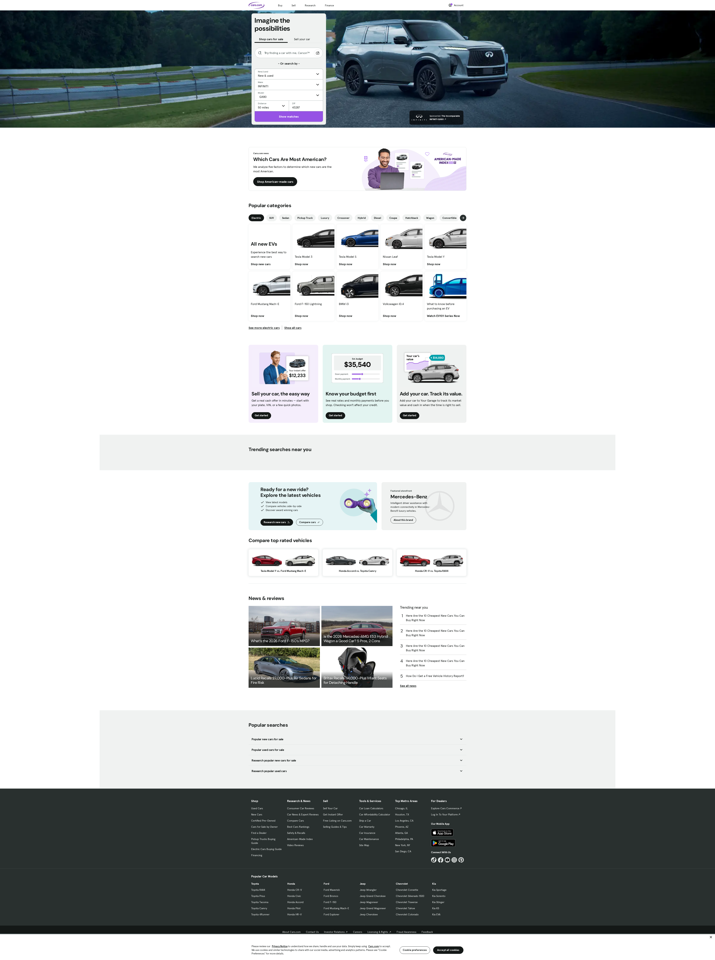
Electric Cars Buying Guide (266, 849)
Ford (326, 883)
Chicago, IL (401, 808)
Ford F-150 (330, 902)
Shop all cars (292, 328)
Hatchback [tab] (411, 218)
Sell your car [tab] (302, 39)
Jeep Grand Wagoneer (373, 908)
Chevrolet (402, 883)
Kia (434, 883)
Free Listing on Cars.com (337, 820)
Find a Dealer (258, 833)
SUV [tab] (271, 218)
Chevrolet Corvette (407, 890)
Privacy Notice (279, 946)
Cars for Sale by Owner (264, 826)
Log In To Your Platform (444, 814)
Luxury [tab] (325, 218)
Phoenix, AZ (402, 826)
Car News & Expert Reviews (303, 814)
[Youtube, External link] (447, 860)
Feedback (427, 932)
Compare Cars (295, 820)
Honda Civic (294, 896)
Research (310, 5)
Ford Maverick (332, 890)
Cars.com (373, 946)
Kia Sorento (438, 896)
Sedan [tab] (285, 218)
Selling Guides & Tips (335, 826)
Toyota (255, 883)
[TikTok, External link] (433, 860)
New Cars (256, 814)
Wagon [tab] (430, 218)
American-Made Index (300, 839)
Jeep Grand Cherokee (373, 896)
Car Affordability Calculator (374, 814)
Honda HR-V (294, 914)
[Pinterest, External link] (461, 860)
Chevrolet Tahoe (405, 908)
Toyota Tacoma (259, 902)
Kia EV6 (436, 914)
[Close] (711, 937)
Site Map (364, 845)
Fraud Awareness (406, 932)
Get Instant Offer (333, 814)
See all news (408, 686)
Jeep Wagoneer (369, 902)
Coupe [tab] (393, 218)
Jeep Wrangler (368, 890)
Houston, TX (402, 814)
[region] (357, 946)
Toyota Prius (258, 896)
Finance (329, 5)
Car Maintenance (369, 839)
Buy (280, 5)
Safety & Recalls (296, 833)
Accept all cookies (448, 950)
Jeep (363, 883)
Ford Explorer (331, 914)
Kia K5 (435, 908)
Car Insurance (367, 833)
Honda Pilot (294, 908)
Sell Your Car (330, 808)
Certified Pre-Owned (263, 820)
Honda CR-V (294, 890)
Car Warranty (366, 826)
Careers (357, 932)
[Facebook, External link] (440, 860)
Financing (256, 855)
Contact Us (312, 932)
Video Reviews (295, 845)
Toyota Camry (259, 908)
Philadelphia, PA (404, 839)
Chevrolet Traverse (407, 902)
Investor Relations (334, 932)
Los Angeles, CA (404, 820)
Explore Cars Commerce (445, 808)
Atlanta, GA (401, 833)
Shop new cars (261, 264)
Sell (293, 5)
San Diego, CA (403, 851)
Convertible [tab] (449, 218)
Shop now (301, 264)
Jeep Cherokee (369, 914)
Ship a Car (365, 820)
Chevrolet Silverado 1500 (410, 896)
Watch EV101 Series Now (443, 316)
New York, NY (402, 845)
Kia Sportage (439, 890)
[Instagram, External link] (454, 860)
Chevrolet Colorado (407, 914)
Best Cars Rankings (298, 826)
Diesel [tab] (377, 218)
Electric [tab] (256, 218)
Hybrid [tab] (362, 218)
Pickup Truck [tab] (305, 218)
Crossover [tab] (343, 218)
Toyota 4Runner (260, 914)
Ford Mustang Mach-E (336, 908)
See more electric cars (264, 328)
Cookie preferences (415, 950)
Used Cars (257, 808)
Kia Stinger (438, 902)
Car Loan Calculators (371, 808)
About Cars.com (291, 932)
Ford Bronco (331, 896)
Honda (291, 883)
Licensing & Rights (377, 932)
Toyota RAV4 (258, 890)
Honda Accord (295, 902)
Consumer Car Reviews (300, 808)
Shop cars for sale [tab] (271, 39)
